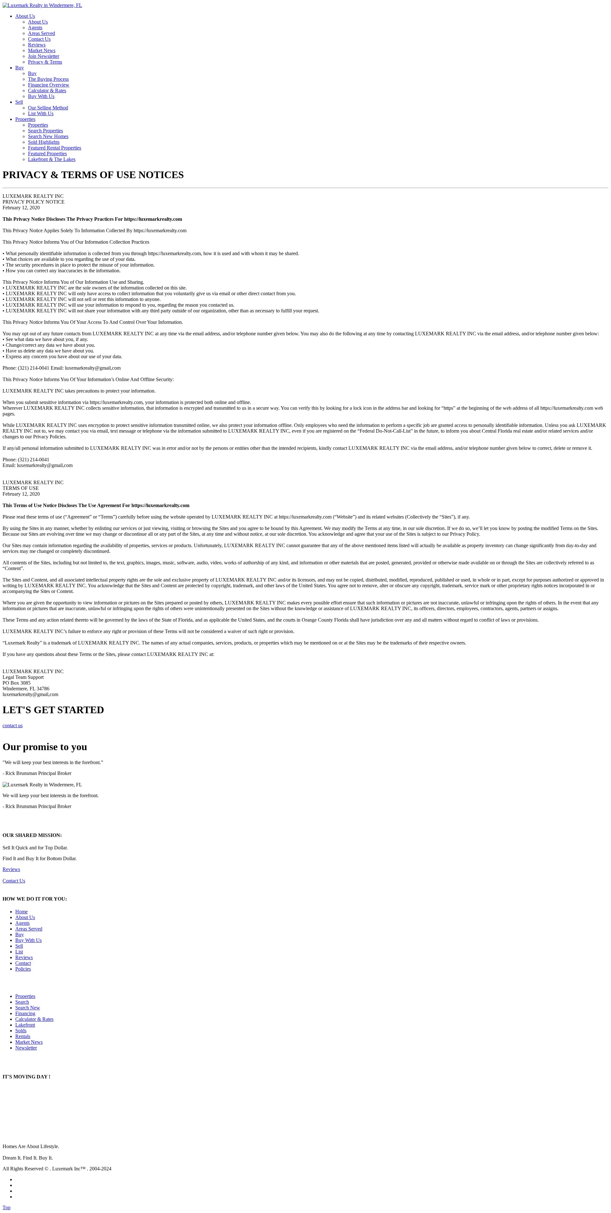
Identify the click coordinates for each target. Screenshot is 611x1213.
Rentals (22, 1036)
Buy (19, 67)
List (19, 951)
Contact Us (39, 39)
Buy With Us (41, 96)
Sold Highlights (44, 142)
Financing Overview (48, 84)
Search (22, 1002)
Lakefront (25, 1025)
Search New (27, 1007)
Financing (25, 1013)
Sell (19, 102)
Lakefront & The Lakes (51, 159)
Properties (25, 119)
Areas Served (41, 33)
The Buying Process (48, 79)
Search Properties (45, 130)
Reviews (37, 44)
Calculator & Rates (47, 90)
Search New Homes (48, 136)
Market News (41, 50)
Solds (20, 1030)
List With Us (40, 113)
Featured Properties (47, 153)
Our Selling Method (48, 107)
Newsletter (26, 1047)
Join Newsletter (43, 56)
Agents (35, 27)
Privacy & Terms (45, 62)
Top (7, 1207)
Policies (23, 969)
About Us (25, 16)
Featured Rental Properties (54, 147)
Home (21, 911)
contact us (13, 725)
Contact (23, 963)
